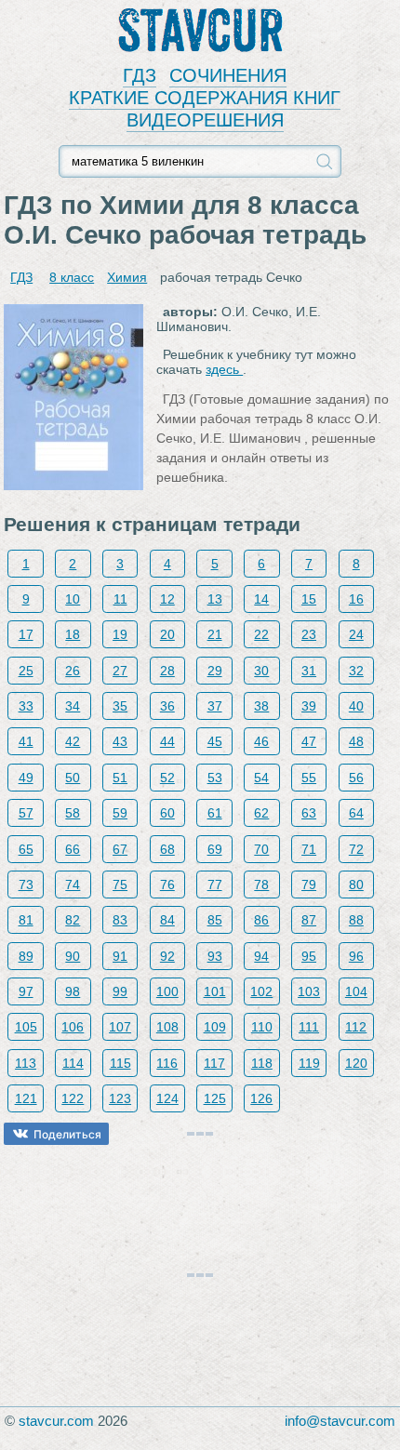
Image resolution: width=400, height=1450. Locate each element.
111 (309, 1026)
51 (120, 777)
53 (214, 777)
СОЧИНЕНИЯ (228, 75)
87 (308, 919)
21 (214, 634)
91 (120, 956)
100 (167, 991)
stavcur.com (56, 1421)
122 (72, 1098)
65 (26, 849)
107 (120, 1026)
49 (26, 777)
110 (262, 1026)
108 (167, 1026)
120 (356, 1063)
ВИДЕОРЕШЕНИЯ (205, 120)
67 (120, 849)
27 (120, 670)
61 (214, 812)
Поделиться (67, 1134)
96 (356, 956)
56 (356, 777)
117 (214, 1063)
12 (167, 599)
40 (356, 705)
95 (308, 956)
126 (261, 1098)
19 (120, 634)
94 (261, 956)
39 (308, 705)
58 (72, 812)
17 (26, 634)
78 (261, 884)
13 (214, 599)
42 (72, 741)
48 (356, 741)
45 (214, 741)
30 (261, 670)
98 (72, 991)
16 (356, 599)
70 (261, 849)
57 (26, 812)
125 (215, 1098)
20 (167, 634)
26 (72, 670)
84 (167, 919)
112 (356, 1026)
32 (356, 670)
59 (120, 812)
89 (26, 956)
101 (215, 991)
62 (261, 812)
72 (356, 849)
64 (356, 812)
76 (167, 884)
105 (26, 1026)
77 (214, 884)
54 (261, 777)
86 (261, 919)
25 (26, 670)
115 (120, 1063)
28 (167, 670)
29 (214, 670)
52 (167, 777)
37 (214, 705)
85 (214, 919)
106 (72, 1026)
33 (26, 705)
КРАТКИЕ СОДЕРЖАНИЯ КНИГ (204, 97)
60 (167, 812)
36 (167, 705)
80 (356, 884)
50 (72, 777)
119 (309, 1063)
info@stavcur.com (340, 1421)
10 (72, 599)
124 (167, 1098)
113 (25, 1063)
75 (120, 884)
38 (261, 705)
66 (72, 849)
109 (215, 1026)
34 (72, 705)
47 (308, 741)
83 (120, 919)
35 (120, 705)
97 (26, 991)
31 (308, 670)
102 (261, 991)
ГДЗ (139, 75)
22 (261, 634)
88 (356, 919)
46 (261, 741)
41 (26, 741)
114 (73, 1063)
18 (72, 634)
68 (167, 849)
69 (214, 849)
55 (308, 777)
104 (356, 991)
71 (308, 849)
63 (308, 812)
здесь (224, 369)
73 (26, 884)
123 (120, 1098)
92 (167, 956)
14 (261, 599)
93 (214, 956)
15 (308, 599)
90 (72, 956)
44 (167, 741)
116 (167, 1063)
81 (26, 919)
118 (262, 1063)
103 (309, 991)
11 (120, 599)
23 (308, 634)
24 (356, 634)
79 (308, 884)
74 (72, 884)
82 (72, 919)
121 (26, 1098)
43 (120, 741)
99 (120, 991)
